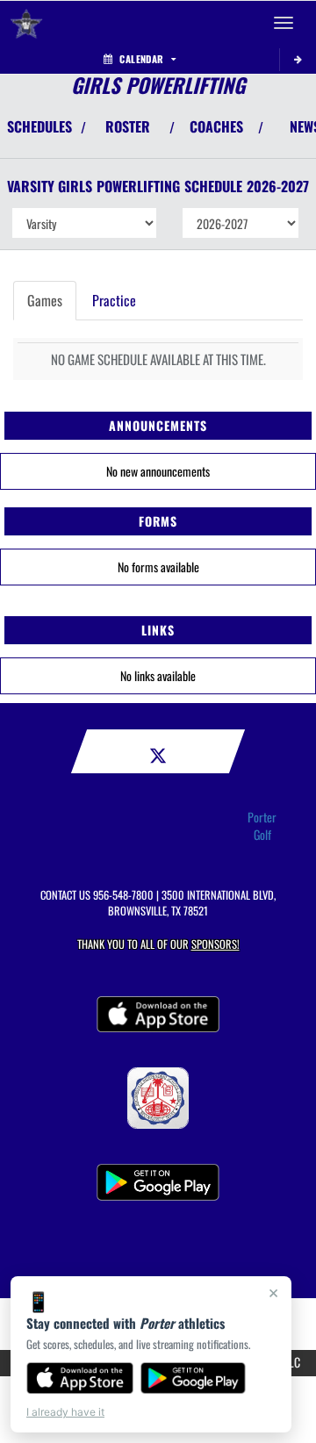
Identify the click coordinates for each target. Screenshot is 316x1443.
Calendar (141, 59)
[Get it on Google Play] (193, 1378)
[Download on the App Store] (79, 1378)
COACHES (216, 126)
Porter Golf (262, 826)
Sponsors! (215, 944)
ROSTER (127, 126)
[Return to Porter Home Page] (26, 23)
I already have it (65, 1411)
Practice (114, 300)
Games (44, 300)
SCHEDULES (39, 126)
